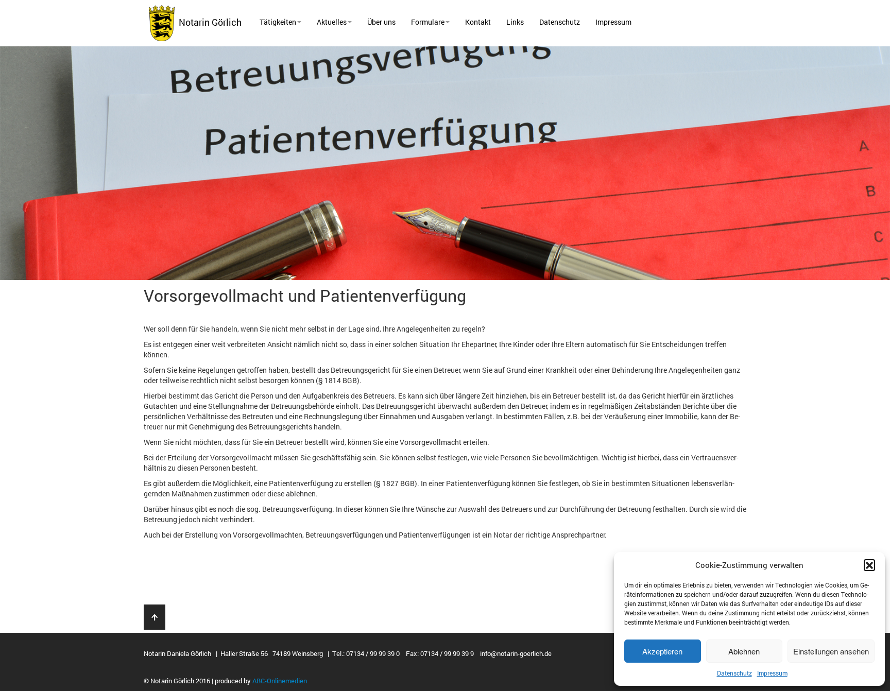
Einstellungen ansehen (831, 651)
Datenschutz (734, 673)
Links (515, 22)
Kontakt (478, 22)
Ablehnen (744, 651)
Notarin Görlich (208, 22)
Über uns (381, 22)
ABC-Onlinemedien (279, 681)
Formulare (427, 22)
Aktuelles (332, 22)
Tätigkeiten (278, 22)
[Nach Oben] (154, 617)
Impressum (772, 673)
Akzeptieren (662, 651)
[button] (869, 565)
